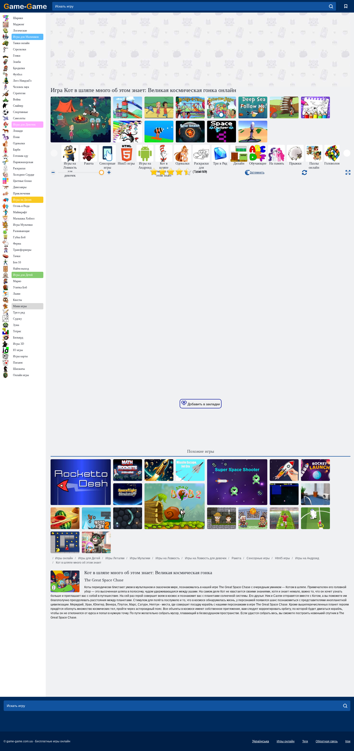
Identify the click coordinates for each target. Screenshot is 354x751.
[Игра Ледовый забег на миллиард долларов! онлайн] (252, 131)
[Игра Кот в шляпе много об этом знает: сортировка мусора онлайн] (158, 107)
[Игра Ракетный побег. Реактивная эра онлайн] (190, 470)
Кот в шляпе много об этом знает (78, 562)
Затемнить (257, 172)
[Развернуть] (348, 172)
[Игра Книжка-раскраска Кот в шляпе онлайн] (127, 131)
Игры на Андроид (307, 558)
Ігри (347, 741)
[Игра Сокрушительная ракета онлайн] (158, 131)
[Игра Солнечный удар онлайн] (190, 131)
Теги (305, 741)
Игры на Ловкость (167, 558)
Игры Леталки (115, 558)
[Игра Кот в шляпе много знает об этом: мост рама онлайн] (190, 107)
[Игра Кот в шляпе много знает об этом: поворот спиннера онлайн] (221, 107)
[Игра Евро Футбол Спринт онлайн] (284, 518)
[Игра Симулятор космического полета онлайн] (127, 494)
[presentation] (54, 153)
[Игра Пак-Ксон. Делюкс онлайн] (284, 494)
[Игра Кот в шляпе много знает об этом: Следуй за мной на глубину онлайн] (252, 107)
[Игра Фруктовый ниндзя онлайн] (65, 518)
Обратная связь (327, 741)
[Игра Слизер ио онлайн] (127, 518)
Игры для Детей (89, 558)
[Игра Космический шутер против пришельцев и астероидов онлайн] (237, 482)
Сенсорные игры (258, 558)
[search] (331, 6)
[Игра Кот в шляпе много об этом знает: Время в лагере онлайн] (81, 119)
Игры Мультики (139, 558)
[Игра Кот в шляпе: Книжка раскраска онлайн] (315, 107)
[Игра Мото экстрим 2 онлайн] (96, 518)
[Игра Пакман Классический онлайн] (65, 542)
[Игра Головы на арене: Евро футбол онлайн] (252, 518)
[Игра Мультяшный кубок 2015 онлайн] (315, 518)
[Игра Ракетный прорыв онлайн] (81, 482)
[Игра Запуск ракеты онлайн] (315, 470)
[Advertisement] (125, 49)
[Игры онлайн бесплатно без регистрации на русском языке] (25, 6)
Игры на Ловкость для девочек (205, 558)
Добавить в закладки (203, 404)
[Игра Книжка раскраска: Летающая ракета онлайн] (284, 470)
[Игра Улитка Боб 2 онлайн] (174, 506)
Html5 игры (282, 558)
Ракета (236, 558)
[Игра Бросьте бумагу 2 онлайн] (315, 494)
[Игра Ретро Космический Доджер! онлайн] (221, 131)
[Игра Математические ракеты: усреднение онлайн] (127, 470)
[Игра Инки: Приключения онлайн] (221, 518)
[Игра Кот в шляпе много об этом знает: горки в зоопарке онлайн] (127, 107)
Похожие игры (200, 451)
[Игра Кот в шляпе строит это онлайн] (284, 107)
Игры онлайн (64, 558)
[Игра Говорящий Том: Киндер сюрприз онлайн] (96, 542)
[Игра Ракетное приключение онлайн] (158, 470)
